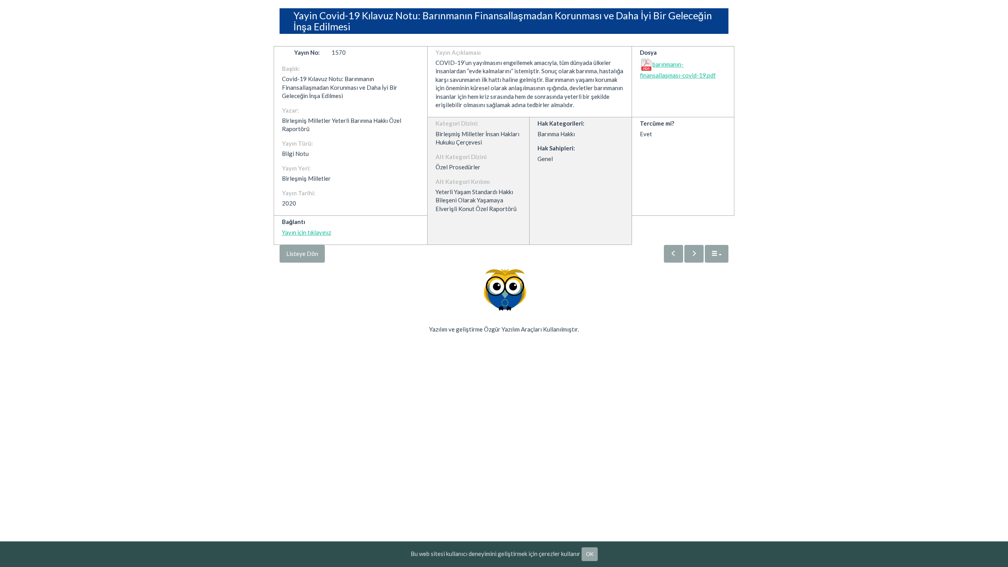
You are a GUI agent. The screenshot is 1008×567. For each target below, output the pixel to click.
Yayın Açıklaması (458, 52)
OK (589, 554)
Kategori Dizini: (456, 123)
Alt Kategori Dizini (461, 156)
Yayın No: (307, 52)
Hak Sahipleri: (556, 148)
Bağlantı (293, 221)
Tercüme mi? (657, 123)
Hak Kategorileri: (560, 123)
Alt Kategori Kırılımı (462, 181)
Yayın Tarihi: (298, 192)
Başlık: (291, 68)
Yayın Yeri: (296, 168)
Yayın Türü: (297, 143)
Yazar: (290, 110)
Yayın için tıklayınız (306, 232)
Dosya (648, 52)
